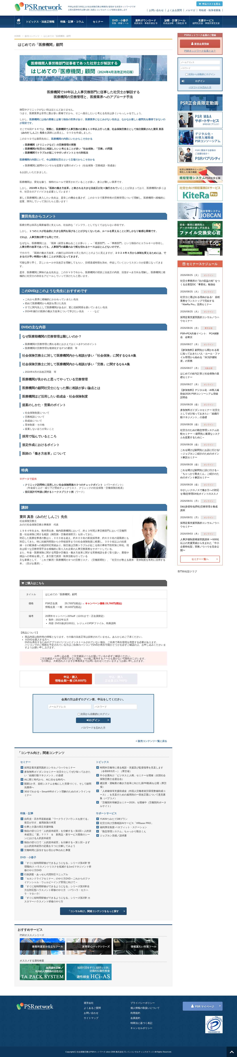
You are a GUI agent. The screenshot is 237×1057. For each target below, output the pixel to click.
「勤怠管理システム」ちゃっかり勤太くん (123, 831)
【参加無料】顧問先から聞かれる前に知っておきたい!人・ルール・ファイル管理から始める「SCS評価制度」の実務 (200, 355)
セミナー (98, 21)
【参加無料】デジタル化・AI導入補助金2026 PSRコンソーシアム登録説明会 (199, 394)
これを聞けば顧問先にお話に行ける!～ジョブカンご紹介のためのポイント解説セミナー (200, 454)
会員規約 (135, 1018)
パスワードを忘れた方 (93, 727)
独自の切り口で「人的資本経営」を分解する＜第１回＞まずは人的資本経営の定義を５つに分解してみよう (57, 844)
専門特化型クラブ (187, 571)
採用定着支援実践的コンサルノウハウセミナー (49, 767)
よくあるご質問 (92, 1008)
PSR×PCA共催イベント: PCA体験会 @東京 (199, 335)
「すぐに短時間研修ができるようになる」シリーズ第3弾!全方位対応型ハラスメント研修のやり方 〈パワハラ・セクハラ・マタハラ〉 (57, 890)
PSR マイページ (204, 1006)
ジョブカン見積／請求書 (113, 835)
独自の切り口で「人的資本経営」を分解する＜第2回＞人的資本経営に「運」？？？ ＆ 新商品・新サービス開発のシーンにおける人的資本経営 (57, 834)
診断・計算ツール (175, 21)
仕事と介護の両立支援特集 (38, 826)
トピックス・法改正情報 (40, 21)
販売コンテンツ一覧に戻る (152, 741)
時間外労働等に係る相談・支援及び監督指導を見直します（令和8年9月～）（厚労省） (131, 769)
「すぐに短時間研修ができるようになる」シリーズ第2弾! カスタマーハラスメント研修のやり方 (57, 899)
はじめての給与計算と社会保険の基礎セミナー (199, 375)
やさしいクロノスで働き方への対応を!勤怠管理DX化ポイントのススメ (199, 492)
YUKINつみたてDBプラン (114, 819)
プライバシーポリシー (142, 1003)
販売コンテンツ (32, 36)
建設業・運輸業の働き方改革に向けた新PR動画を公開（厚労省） (133, 785)
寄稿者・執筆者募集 (210, 10)
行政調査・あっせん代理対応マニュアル (46, 874)
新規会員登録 (201, 43)
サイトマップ (91, 1018)
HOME (17, 36)
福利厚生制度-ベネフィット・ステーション (123, 827)
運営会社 (89, 1003)
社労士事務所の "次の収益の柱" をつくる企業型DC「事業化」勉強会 (200, 282)
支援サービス (206, 21)
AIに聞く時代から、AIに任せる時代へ (44, 779)
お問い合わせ (156, 10)
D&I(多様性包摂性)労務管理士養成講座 (199, 508)
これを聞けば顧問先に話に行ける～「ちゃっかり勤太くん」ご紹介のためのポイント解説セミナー (199, 474)
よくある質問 (174, 10)
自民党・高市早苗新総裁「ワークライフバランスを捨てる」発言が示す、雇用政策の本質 (57, 821)
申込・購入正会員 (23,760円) (116, 678)
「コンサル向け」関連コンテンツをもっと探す (93, 911)
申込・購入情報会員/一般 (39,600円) (70, 678)
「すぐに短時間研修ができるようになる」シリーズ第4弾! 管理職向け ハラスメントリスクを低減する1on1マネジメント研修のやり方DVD (57, 867)
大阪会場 (208, 368)
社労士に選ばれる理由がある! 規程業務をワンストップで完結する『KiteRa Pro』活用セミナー (200, 301)
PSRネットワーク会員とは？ (200, 50)
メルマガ (190, 10)
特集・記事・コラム (72, 21)
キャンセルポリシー (141, 1028)
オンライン (208, 275)
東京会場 (208, 328)
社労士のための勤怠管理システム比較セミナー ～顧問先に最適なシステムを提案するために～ (200, 434)
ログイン (94, 720)
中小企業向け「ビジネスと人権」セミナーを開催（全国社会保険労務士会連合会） (133, 777)
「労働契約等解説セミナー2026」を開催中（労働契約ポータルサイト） (133, 804)
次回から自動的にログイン (95, 714)
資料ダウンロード (146, 21)
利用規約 (135, 1013)
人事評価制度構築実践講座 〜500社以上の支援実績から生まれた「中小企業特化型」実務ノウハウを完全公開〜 (199, 545)
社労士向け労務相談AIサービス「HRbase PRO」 (126, 823)
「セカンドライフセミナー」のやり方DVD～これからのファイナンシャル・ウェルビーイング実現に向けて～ (57, 880)
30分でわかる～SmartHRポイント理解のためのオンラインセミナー (57, 793)
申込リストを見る (211, 4)
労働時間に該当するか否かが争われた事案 (47, 850)
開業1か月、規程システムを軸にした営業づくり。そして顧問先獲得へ (57, 785)
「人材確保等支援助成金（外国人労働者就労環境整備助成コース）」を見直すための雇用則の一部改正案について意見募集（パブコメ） (133, 795)
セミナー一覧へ (200, 559)
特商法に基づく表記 (141, 1023)
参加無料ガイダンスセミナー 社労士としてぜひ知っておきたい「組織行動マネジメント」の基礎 (57, 773)
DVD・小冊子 (120, 21)
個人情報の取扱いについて (145, 1008)
